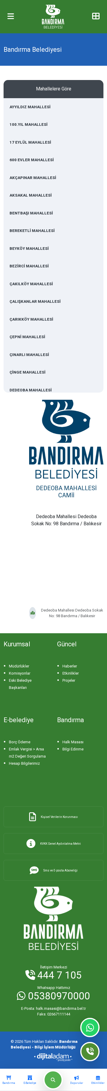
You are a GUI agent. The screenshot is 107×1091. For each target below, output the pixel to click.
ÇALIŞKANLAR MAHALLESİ (35, 301)
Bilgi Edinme (73, 749)
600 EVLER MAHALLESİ (32, 160)
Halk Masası (73, 742)
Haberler (69, 666)
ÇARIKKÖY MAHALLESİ (31, 319)
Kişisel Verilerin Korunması (59, 817)
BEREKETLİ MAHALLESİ (32, 230)
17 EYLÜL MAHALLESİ (30, 142)
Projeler (68, 680)
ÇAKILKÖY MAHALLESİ (31, 284)
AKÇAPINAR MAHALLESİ (33, 177)
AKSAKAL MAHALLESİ (31, 195)
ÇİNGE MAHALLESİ (27, 372)
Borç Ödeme (19, 742)
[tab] (8, 1080)
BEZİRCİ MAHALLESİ (29, 266)
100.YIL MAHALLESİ (29, 124)
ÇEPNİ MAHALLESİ (27, 337)
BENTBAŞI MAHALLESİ (31, 213)
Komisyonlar (19, 673)
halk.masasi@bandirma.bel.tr (53, 1008)
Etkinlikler (70, 673)
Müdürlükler (19, 666)
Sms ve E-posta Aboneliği (60, 870)
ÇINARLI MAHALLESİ (29, 354)
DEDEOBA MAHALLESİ (31, 390)
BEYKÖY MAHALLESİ (29, 248)
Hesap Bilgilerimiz (24, 763)
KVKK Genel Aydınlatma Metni (60, 843)
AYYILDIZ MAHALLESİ (30, 107)
